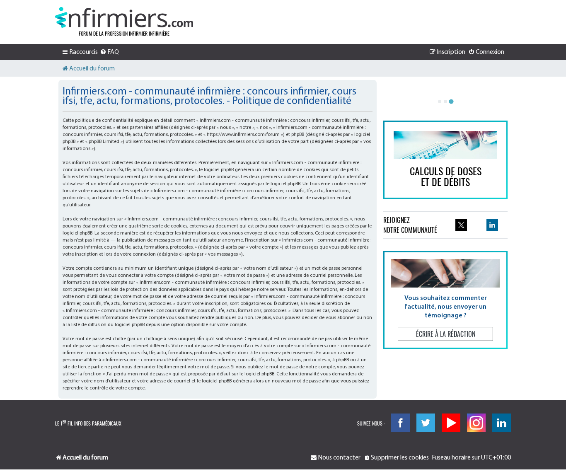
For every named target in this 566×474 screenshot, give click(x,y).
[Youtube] (451, 423)
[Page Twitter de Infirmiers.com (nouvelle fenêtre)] (461, 225)
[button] (445, 299)
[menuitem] (109, 52)
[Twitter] (425, 423)
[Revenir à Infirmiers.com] (124, 17)
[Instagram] (476, 423)
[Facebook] (400, 423)
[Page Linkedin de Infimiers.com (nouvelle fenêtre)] (492, 225)
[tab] (439, 101)
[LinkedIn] (501, 423)
